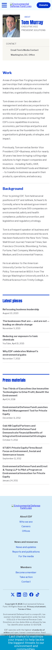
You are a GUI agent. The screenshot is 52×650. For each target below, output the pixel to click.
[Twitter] (13, 595)
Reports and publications (26, 551)
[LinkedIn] (19, 595)
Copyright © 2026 (14, 604)
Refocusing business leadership (21, 309)
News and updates (26, 547)
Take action (26, 577)
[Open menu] (4, 5)
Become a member (26, 572)
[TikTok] (38, 595)
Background (13, 189)
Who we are (26, 521)
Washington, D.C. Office (23, 55)
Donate (43, 5)
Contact (26, 581)
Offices (26, 531)
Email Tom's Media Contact (25, 50)
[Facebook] (31, 595)
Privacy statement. (36, 607)
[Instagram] (25, 595)
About (27, 17)
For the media (26, 556)
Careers (26, 526)
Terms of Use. (24, 609)
